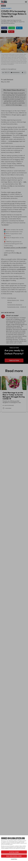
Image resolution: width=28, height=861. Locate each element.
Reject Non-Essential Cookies (14, 856)
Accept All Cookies (14, 852)
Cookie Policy (14, 859)
